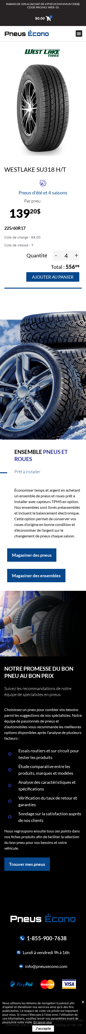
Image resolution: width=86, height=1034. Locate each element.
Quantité (37, 255)
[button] (79, 33)
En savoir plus (42, 1022)
